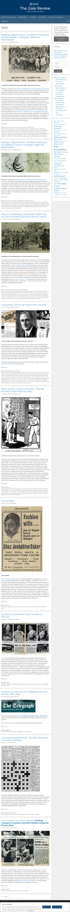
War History (26, 136)
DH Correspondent (57, 135)
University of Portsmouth (31, 261)
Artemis (8, 890)
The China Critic (11, 381)
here (35, 272)
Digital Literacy (58, 139)
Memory (35, 490)
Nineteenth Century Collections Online (60, 170)
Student (56, 180)
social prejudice (4, 493)
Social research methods (35, 297)
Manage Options (46, 906)
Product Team (57, 174)
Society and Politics (7, 127)
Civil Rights (65, 130)
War (19, 382)
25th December (6, 291)
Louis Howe (17, 378)
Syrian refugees (34, 206)
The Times (3, 685)
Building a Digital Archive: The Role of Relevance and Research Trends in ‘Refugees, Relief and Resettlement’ (24, 144)
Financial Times (29, 375)
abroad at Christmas (15, 291)
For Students (33, 17)
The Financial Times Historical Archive (24, 381)
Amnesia (5, 488)
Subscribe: (57, 47)
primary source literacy (63, 172)
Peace (29, 378)
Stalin (6, 381)
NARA (28, 131)
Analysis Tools (57, 122)
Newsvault (32, 684)
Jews (20, 131)
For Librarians (23, 127)
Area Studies (41, 291)
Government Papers (57, 160)
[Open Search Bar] (68, 21)
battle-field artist (5, 292)
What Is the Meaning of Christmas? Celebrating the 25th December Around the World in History (24, 215)
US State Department (18, 136)
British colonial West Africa (16, 292)
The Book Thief (28, 493)
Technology (59, 114)
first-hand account (28, 488)
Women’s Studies (65, 194)
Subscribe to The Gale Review (56, 17)
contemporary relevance (35, 202)
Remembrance (35, 491)
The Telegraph (45, 684)
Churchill (10, 374)
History (64, 160)
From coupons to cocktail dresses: (25, 823)
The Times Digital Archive (60, 185)
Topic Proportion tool (6, 382)
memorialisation (29, 490)
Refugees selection (12, 134)
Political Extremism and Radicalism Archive (11, 491)
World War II (4, 494)
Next (7, 896)
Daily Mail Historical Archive (13, 294)
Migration (24, 131)
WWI (36, 298)
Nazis (40, 131)
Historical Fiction (5, 490)
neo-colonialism (9, 297)
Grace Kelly (23, 606)
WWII (46, 136)
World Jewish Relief (39, 136)
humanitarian (11, 131)
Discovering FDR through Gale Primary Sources (23, 305)
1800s (4, 731)
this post (9, 106)
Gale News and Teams (60, 77)
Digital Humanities (22, 17)
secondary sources (31, 379)
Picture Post (22, 890)
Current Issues (15, 127)
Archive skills (18, 128)
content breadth (10, 130)
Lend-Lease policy (36, 376)
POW (23, 491)
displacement (33, 130)
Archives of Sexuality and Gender (60, 124)
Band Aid (47, 291)
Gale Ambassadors (13, 289)
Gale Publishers (29, 127)
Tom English (36, 381)
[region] (35, 907)
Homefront (12, 490)
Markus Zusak (21, 490)
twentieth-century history (7, 136)
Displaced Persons (25, 130)
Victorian (26, 731)
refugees (37, 133)
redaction (25, 133)
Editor (38, 130)
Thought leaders (60, 96)
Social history (63, 178)
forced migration (44, 130)
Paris (31, 606)
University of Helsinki (42, 493)
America (5, 606)
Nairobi (3, 297)
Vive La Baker (7, 501)
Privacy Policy (31, 910)
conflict (36, 128)
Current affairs (17, 130)
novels (46, 490)
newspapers (58, 164)
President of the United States (42, 378)
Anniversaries (14, 812)
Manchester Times (28, 295)
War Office (32, 136)
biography (39, 372)
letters (16, 490)
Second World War (42, 134)
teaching (23, 493)
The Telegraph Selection (29, 814)
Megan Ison (45, 295)
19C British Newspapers (11, 684)
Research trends (27, 134)
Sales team (23, 379)
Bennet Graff (24, 128)
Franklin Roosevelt (37, 375)
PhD (14, 297)
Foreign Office (4, 131)
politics (8, 133)
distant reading (19, 375)
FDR (24, 375)
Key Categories (58, 86)
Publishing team (18, 133)
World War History (30, 298)
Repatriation (20, 134)
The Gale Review (35, 8)
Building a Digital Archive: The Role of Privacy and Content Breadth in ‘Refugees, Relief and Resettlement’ (25, 37)
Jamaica (17, 131)
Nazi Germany (41, 490)
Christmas (24, 292)
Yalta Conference (27, 382)
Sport (57, 112)
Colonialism (57, 131)
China (61, 130)
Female (14, 731)
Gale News (59, 81)
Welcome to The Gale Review (8, 17)
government (63, 158)
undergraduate (45, 297)
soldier (10, 493)
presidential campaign (16, 379)
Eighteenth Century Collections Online (59, 143)
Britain (11, 731)
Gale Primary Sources (7, 364)
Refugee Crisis (31, 133)
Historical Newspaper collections (24, 376)
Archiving (17, 202)
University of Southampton (17, 265)
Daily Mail (15, 374)
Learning (56, 162)
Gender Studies (57, 158)
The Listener (38, 684)
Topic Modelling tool (44, 381)
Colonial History (38, 292)
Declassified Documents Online (38, 374)
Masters (35, 295)
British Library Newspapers (13, 488)
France (8, 606)
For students (31, 294)
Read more (4, 123)
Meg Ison (40, 295)
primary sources (28, 491)
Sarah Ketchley (56, 178)
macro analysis (24, 378)
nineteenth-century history (59, 166)
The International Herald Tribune (10, 579)
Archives (36, 291)
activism (62, 121)
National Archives (34, 131)
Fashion (17, 890)
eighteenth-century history (60, 141)
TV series (35, 493)
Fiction (21, 488)
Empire (22, 294)
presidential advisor (5, 379)
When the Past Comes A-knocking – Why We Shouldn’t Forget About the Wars (22, 390)
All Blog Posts (4, 21)
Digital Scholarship (11, 375)
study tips (61, 179)
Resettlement (34, 134)
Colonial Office (31, 128)
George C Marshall (11, 376)
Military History (26, 684)
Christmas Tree (31, 292)
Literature (60, 162)
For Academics (42, 17)
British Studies (56, 130)
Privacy (12, 133)
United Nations (8, 208)
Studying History (16, 493)
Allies (13, 128)
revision (27, 297)
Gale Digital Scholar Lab (61, 152)
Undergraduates (57, 192)
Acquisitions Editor (7, 128)
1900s (4, 684)
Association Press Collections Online (28, 372)
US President (15, 382)
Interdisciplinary (20, 295)
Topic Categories (58, 98)
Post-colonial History (20, 297)
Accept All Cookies (57, 906)
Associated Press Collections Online (11, 372)
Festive (26, 294)
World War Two (10, 494)
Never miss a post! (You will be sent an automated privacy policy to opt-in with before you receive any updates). (61, 54)
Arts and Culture (60, 102)
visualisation (56, 194)
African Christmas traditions (27, 291)
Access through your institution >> (61, 39)
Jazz (28, 606)
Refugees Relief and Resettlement (32, 205)
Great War (45, 488)
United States (64, 192)
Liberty (42, 376)
